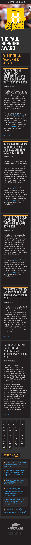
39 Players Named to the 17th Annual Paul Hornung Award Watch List (15, 464)
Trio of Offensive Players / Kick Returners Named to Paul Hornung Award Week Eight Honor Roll (15, 76)
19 (10, 433)
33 (22, 441)
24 (16, 436)
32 (16, 441)
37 (22, 444)
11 (10, 427)
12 (16, 427)
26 (4, 438)
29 (22, 438)
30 (4, 441)
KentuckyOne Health (11, 126)
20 (16, 433)
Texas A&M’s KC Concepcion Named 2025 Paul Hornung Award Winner (14, 482)
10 (4, 427)
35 (10, 444)
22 (4, 436)
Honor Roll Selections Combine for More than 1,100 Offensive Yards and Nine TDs (15, 148)
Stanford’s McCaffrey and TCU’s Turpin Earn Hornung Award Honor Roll (15, 294)
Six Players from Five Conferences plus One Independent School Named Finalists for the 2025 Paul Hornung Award (13, 491)
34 (4, 444)
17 (22, 430)
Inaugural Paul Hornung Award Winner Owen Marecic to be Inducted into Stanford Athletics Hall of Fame (15, 473)
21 (22, 433)
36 (16, 444)
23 (10, 436)
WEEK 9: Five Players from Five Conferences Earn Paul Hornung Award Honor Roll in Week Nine (15, 511)
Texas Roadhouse (19, 115)
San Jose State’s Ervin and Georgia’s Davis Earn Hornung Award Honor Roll (15, 222)
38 (4, 447)
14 (4, 430)
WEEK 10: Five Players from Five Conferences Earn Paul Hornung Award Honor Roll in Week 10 (14, 502)
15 (10, 430)
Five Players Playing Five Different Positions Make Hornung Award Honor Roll (15, 351)
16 (16, 430)
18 (4, 433)
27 (10, 438)
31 (10, 441)
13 (22, 427)
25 (22, 436)
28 (16, 438)
